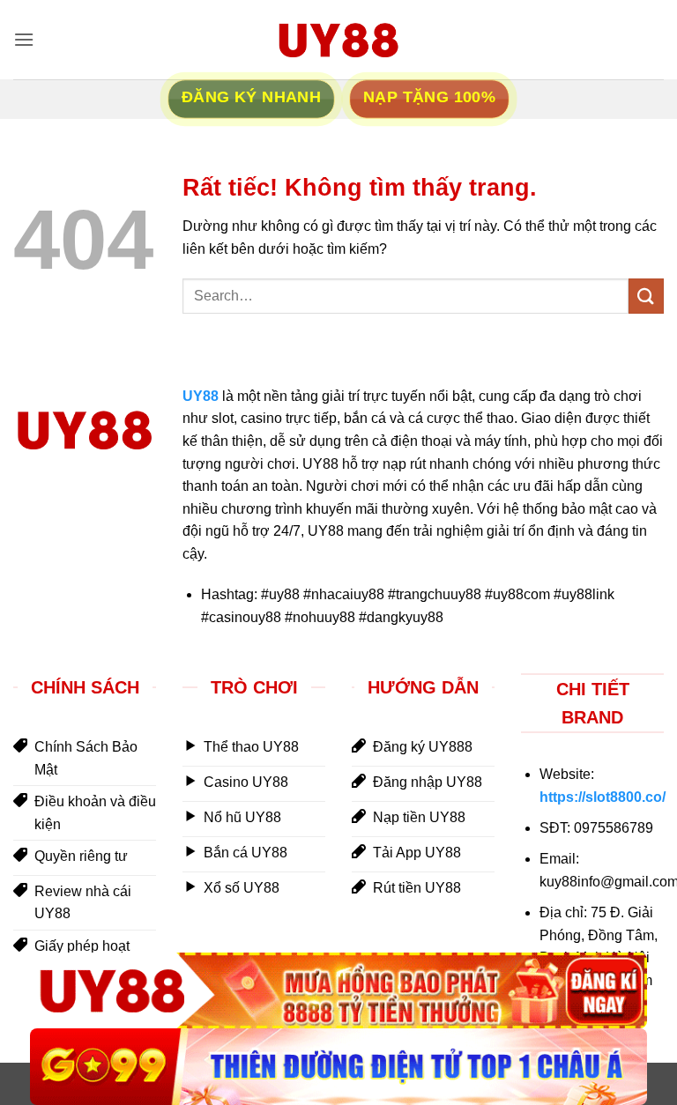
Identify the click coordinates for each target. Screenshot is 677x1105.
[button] (23, 39)
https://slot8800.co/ (602, 797)
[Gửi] (646, 295)
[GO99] (338, 1066)
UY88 (200, 396)
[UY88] (338, 991)
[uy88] (338, 39)
